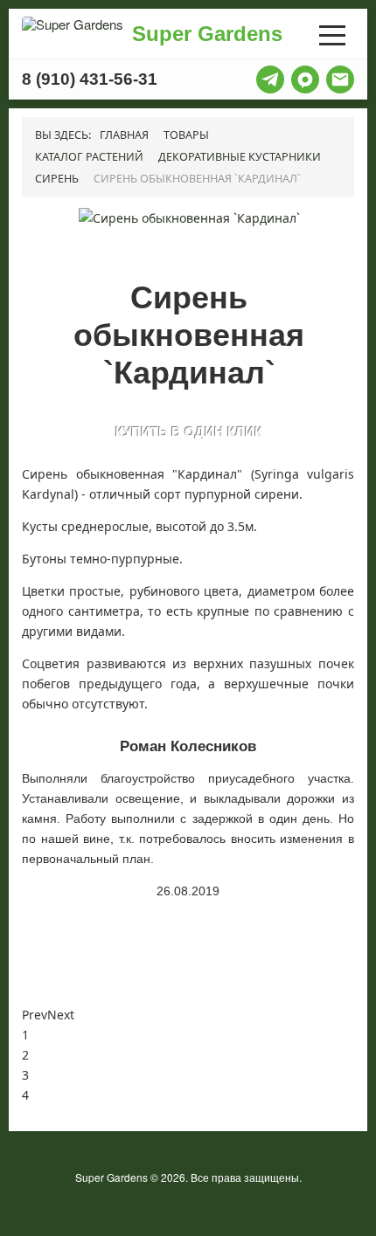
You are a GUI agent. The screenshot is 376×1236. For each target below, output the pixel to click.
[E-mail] (340, 79)
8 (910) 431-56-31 (89, 79)
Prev (34, 1014)
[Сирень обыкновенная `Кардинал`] (189, 217)
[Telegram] (270, 79)
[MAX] (305, 79)
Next (60, 1014)
